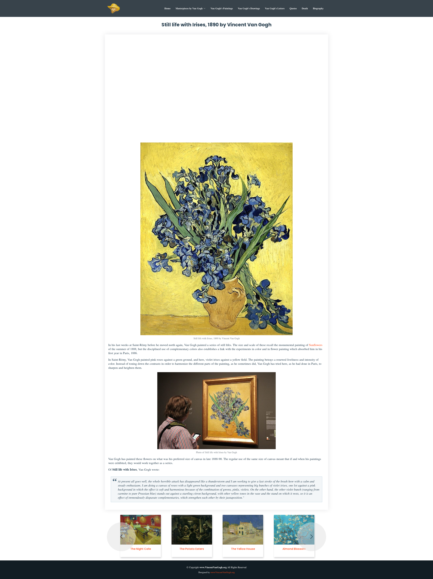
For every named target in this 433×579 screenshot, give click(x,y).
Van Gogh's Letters (274, 8)
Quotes (293, 8)
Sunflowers (315, 345)
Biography (318, 8)
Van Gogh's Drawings (249, 8)
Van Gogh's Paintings (222, 8)
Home (167, 8)
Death (305, 8)
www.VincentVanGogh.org (222, 572)
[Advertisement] (216, 90)
